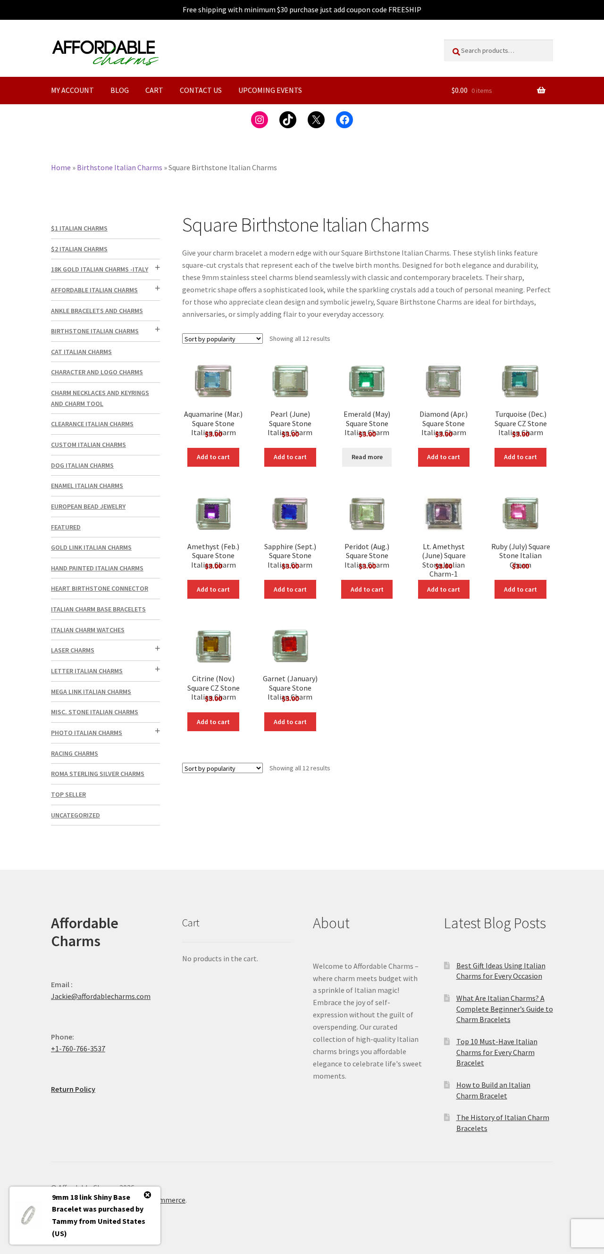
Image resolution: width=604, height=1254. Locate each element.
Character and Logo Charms (97, 372)
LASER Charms (72, 650)
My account (72, 90)
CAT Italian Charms (81, 351)
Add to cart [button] (213, 457)
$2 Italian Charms (79, 249)
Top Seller (68, 794)
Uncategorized (75, 815)
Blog (119, 90)
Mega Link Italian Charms (91, 691)
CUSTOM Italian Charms (88, 444)
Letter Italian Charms (87, 671)
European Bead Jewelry (88, 506)
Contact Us (201, 90)
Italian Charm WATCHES (88, 630)
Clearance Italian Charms (92, 424)
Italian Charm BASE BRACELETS (98, 609)
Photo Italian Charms (86, 732)
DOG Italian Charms (82, 465)
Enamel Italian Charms (87, 485)
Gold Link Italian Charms (91, 547)
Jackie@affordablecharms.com (101, 996)
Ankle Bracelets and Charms (97, 310)
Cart (154, 90)
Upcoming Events (270, 90)
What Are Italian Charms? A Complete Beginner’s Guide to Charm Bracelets (504, 1008)
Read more (367, 457)
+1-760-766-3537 (78, 1048)
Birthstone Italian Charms (119, 167)
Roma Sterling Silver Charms (97, 773)
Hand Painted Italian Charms (97, 568)
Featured (66, 527)
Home (61, 167)
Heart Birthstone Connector (99, 588)
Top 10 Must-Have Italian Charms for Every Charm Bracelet (496, 1052)
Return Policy (73, 1089)
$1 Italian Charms (79, 228)
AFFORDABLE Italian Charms (94, 290)
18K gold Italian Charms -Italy (99, 269)
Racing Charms (74, 753)
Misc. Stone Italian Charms (94, 712)
